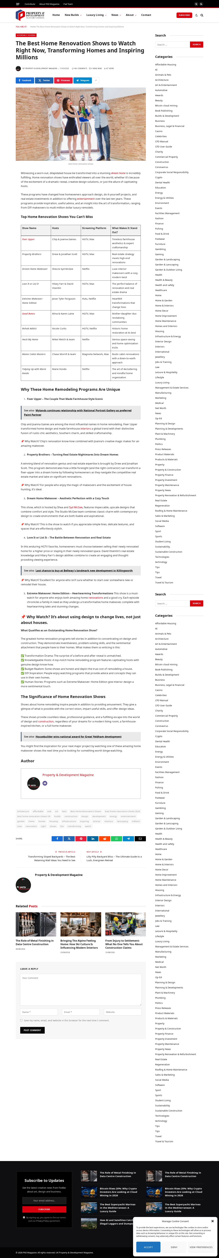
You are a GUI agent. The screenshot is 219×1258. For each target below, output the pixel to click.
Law (157, 367)
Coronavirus (161, 167)
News (114, 15)
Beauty (159, 100)
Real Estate (161, 500)
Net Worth (160, 408)
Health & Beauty (164, 279)
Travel (158, 577)
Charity (159, 151)
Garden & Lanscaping (166, 264)
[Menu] (17, 4)
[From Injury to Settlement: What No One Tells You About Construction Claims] (125, 924)
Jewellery (160, 356)
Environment (162, 203)
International (162, 351)
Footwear (160, 238)
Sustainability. (162, 546)
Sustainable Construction (168, 551)
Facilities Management (167, 213)
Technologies (162, 556)
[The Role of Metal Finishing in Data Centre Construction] (36, 924)
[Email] (5, 222)
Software (160, 526)
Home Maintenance (165, 320)
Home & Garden (163, 300)
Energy (159, 192)
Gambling (160, 249)
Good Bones (28, 313)
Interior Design (163, 341)
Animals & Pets (163, 74)
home (31, 821)
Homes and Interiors (166, 326)
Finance (159, 223)
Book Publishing (164, 110)
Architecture (161, 79)
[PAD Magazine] (30, 15)
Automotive (161, 90)
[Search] (201, 15)
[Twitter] (5, 190)
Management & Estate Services (172, 387)
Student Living (163, 541)
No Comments (80, 68)
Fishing (159, 228)
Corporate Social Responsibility (172, 172)
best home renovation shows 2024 (122, 811)
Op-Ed (158, 418)
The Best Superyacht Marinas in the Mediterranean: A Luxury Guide (117, 1208)
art (56, 811)
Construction (162, 161)
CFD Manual (161, 141)
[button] (212, 1221)
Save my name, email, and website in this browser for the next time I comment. (66, 1020)
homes (41, 821)
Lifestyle (159, 377)
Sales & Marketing (165, 515)
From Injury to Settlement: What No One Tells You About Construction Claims (124, 944)
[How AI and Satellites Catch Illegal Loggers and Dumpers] (89, 1223)
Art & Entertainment (166, 85)
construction (46, 721)
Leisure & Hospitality (166, 372)
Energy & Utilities (164, 197)
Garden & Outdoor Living (168, 269)
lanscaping (122, 821)
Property (159, 464)
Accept (148, 1247)
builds (57, 816)
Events (158, 208)
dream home (118, 173)
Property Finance (164, 474)
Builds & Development (167, 115)
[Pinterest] (5, 206)
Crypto (158, 177)
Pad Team (68, 4)
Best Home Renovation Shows (86, 811)
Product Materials (164, 454)
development (99, 816)
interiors (85, 428)
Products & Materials (166, 459)
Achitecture (23, 811)
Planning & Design (165, 423)
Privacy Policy (42, 1221)
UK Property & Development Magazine (74, 1252)
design (84, 816)
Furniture (160, 244)
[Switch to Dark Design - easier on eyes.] (196, 15)
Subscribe (184, 15)
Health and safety (164, 285)
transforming (74, 826)
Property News (163, 490)
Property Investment (166, 479)
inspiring (84, 821)
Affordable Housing (26, 35)
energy (113, 816)
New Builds (72, 15)
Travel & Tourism (164, 582)
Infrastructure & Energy (168, 336)
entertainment (86, 199)
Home (56, 15)
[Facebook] (5, 181)
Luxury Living (95, 15)
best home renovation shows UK (33, 816)
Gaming (159, 254)
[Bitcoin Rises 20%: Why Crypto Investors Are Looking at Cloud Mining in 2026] (89, 1192)
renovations (95, 597)
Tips (157, 567)
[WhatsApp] (5, 214)
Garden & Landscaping (167, 259)
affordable (38, 811)
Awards (159, 95)
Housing (53, 821)
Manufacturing (163, 392)
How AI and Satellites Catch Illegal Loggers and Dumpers (117, 1221)
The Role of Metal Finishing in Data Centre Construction (35, 942)
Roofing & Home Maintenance (171, 510)
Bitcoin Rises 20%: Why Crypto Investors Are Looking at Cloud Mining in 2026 (118, 1192)
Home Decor (161, 310)
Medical (159, 403)
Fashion (159, 218)
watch (88, 826)
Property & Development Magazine (41, 68)
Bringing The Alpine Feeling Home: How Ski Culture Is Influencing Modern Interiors (79, 944)
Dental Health (162, 182)
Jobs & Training (163, 362)
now (19, 826)
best (64, 811)
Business (160, 120)
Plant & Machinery (165, 433)
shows (53, 826)
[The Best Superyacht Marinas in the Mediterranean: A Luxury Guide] (89, 1207)
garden (21, 821)
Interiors (159, 346)
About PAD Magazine (49, 4)
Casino (158, 131)
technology (161, 562)
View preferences (201, 1247)
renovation (31, 826)
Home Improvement (166, 315)
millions (136, 821)
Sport (158, 531)
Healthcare (161, 290)
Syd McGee (76, 507)
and (49, 811)
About (130, 15)
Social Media (162, 520)
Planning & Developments (169, 428)
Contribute (30, 4)
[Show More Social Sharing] (96, 80)
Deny (174, 1247)
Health (158, 274)
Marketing (160, 397)
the (62, 826)
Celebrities (161, 136)
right (43, 826)
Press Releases (163, 449)
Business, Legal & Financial (169, 126)
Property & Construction (168, 469)
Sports (158, 536)
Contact (146, 15)
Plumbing (160, 438)
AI (156, 69)
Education (160, 187)
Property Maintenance (167, 485)
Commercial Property (166, 156)
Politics (159, 444)
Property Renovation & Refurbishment (175, 495)
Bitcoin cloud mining (166, 105)
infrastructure (69, 821)
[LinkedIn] (5, 198)
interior (97, 821)
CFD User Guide (163, 146)
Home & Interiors (164, 305)
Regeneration (162, 505)
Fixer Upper (28, 239)
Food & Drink (162, 233)
